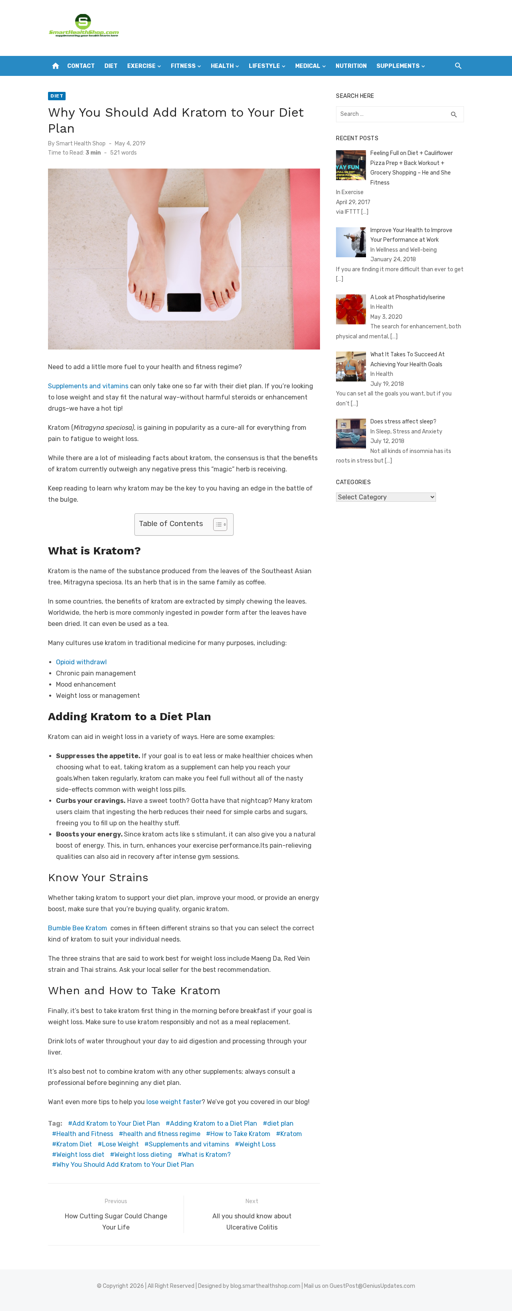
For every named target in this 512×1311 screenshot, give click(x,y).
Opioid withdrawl (81, 662)
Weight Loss (257, 1144)
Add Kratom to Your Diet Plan (116, 1123)
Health (222, 66)
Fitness (183, 66)
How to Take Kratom (240, 1134)
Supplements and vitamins (88, 386)
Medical (307, 66)
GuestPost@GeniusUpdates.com (372, 1286)
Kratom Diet (74, 1144)
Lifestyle (264, 66)
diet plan (280, 1123)
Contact (81, 66)
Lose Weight (120, 1144)
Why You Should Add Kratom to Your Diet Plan (125, 1164)
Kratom (291, 1134)
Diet (111, 66)
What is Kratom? (206, 1154)
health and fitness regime (161, 1134)
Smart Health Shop (81, 143)
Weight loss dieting (143, 1154)
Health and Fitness (84, 1134)
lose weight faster (174, 1102)
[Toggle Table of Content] (216, 524)
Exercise (141, 66)
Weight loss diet (80, 1154)
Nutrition (351, 66)
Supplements (398, 66)
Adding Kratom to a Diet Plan (213, 1123)
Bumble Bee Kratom (78, 928)
